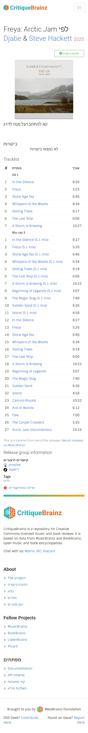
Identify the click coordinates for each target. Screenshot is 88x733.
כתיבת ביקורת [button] (70, 53)
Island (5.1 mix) (24, 313)
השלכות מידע (17, 688)
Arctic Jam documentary (32, 430)
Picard (13, 646)
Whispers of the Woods (30, 204)
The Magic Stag (24, 378)
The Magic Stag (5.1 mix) (31, 298)
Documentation (20, 668)
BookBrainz (17, 633)
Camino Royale (24, 400)
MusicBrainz (17, 626)
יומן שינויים (15, 604)
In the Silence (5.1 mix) (30, 240)
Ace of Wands (23, 408)
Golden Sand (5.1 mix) (29, 305)
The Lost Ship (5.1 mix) (30, 276)
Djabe (12, 38)
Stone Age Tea (23, 196)
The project (17, 578)
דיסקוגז (14, 469)
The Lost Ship (22, 218)
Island (17, 393)
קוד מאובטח (16, 681)
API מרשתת (16, 675)
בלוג (11, 591)
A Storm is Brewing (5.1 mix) (34, 283)
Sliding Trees (22, 211)
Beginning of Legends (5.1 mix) (36, 291)
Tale (15, 415)
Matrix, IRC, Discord (40, 551)
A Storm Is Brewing (27, 226)
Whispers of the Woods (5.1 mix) (37, 261)
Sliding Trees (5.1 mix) (29, 269)
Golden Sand (22, 386)
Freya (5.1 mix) (23, 247)
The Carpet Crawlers (28, 422)
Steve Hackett (50, 38)
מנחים (12, 598)
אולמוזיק (15, 465)
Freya (16, 189)
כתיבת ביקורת (17, 584)
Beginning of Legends (29, 371)
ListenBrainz (17, 640)
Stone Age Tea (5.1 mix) (30, 254)
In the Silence (23, 182)
